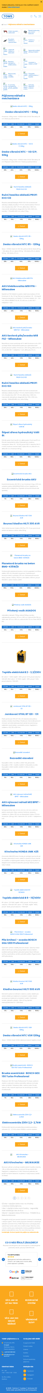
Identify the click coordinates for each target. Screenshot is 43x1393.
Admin (15, 1388)
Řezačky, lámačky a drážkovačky (12, 63)
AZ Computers (31, 1390)
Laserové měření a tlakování (11, 51)
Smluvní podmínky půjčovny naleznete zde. (24, 1232)
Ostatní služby (27, 1346)
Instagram (30, 1375)
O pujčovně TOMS (29, 1343)
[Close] (41, 2)
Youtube (30, 1378)
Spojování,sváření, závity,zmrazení (34, 51)
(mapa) (6, 1345)
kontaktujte (5, 1232)
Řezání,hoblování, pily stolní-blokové (34, 32)
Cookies (23, 1388)
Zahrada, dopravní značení (31, 86)
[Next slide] (39, 1259)
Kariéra (25, 1352)
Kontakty (26, 1356)
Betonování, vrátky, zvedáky (12, 75)
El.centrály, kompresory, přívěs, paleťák (13, 86)
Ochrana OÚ (32, 1388)
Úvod (4, 24)
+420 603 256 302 (9, 1352)
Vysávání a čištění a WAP (32, 63)
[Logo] (6, 16)
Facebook (30, 1371)
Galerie (25, 1349)
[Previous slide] (3, 1259)
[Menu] (40, 16)
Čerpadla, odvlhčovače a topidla (33, 75)
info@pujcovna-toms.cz (9, 1355)
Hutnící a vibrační (31, 40)
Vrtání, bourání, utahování (13, 32)
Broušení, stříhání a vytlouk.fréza (12, 41)
